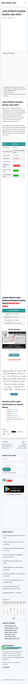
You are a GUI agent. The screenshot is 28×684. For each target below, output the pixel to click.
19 (10, 610)
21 (17, 610)
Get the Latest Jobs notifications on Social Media (14, 95)
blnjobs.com (21, 679)
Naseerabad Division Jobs (12, 638)
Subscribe (6, 469)
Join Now (16, 170)
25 (7, 612)
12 (10, 608)
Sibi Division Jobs (10, 634)
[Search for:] (14, 458)
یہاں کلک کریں (14, 394)
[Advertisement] (14, 35)
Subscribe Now (17, 165)
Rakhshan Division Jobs (11, 628)
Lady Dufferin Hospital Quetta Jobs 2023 (14, 87)
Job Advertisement (9, 92)
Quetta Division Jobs (11, 630)
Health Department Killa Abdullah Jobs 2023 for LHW (7, 445)
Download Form (14, 355)
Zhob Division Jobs (10, 636)
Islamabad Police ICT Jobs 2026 (12, 593)
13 (14, 608)
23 (23, 610)
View (14, 323)
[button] (3, 648)
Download (19, 323)
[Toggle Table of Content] (26, 85)
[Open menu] (25, 3)
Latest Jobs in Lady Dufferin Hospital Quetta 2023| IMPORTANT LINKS (15, 89)
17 (4, 610)
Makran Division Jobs (11, 632)
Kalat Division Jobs (10, 626)
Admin (5, 17)
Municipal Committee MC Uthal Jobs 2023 (21, 445)
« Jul (13, 618)
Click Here (16, 317)
